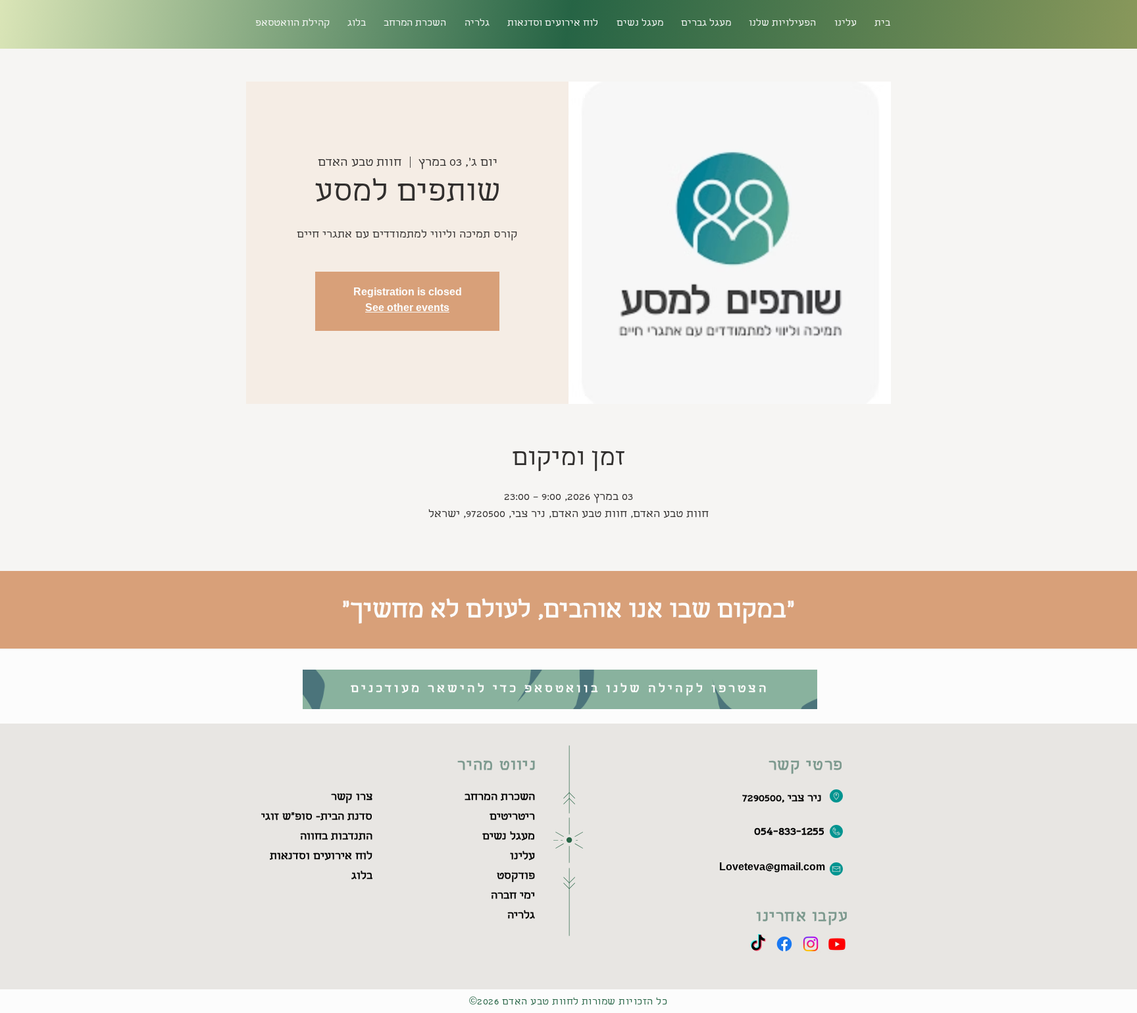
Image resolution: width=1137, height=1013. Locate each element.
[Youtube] (837, 944)
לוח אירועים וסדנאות (321, 857)
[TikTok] (758, 944)
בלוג (361, 876)
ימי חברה (513, 896)
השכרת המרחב (500, 797)
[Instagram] (811, 944)
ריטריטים (512, 817)
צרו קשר (351, 797)
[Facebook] (784, 944)
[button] (415, 24)
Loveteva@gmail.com (772, 868)
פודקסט (516, 876)
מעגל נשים (508, 837)
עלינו (522, 857)
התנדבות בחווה (336, 837)
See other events (407, 309)
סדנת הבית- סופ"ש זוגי (316, 817)
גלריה (521, 916)
